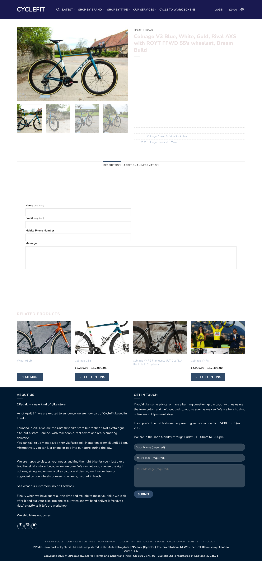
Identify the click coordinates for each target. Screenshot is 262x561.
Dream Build (165, 136)
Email (35, 218)
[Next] (121, 64)
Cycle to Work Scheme (177, 9)
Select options (92, 377)
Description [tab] (112, 165)
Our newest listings (81, 541)
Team (174, 142)
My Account (208, 541)
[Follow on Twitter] (34, 526)
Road (149, 30)
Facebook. (68, 486)
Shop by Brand (90, 9)
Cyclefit (31, 10)
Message (31, 243)
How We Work (107, 541)
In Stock (177, 136)
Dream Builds (54, 541)
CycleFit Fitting (130, 541)
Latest (67, 9)
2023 (143, 142)
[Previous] (24, 64)
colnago (152, 142)
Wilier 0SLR (24, 361)
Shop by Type (117, 9)
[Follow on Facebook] (20, 526)
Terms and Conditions (109, 556)
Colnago (152, 136)
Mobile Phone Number (40, 230)
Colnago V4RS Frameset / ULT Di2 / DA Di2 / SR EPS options (157, 362)
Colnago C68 (83, 361)
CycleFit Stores (154, 541)
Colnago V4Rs (200, 361)
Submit (131, 274)
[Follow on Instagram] (27, 526)
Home (138, 30)
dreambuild (164, 142)
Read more (30, 377)
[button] (57, 9)
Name (35, 205)
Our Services (143, 9)
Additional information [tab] (141, 165)
